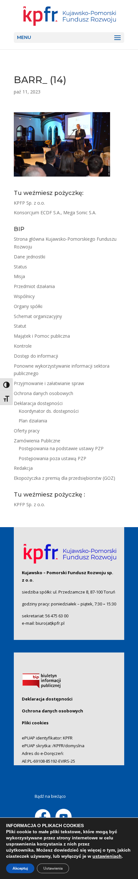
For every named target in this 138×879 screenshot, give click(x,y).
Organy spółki (28, 306)
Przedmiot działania (34, 286)
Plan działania (33, 421)
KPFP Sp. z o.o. (29, 203)
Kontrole (23, 346)
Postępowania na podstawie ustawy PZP (61, 448)
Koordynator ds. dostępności (49, 411)
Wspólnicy (24, 296)
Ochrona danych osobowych (43, 393)
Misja (19, 276)
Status (20, 267)
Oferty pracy (26, 431)
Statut (20, 326)
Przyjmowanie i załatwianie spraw (49, 383)
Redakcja (23, 468)
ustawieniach (107, 856)
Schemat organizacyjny (38, 316)
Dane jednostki (29, 257)
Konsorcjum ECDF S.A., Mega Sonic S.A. (55, 212)
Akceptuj (20, 868)
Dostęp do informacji (36, 356)
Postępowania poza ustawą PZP (52, 458)
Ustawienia (53, 868)
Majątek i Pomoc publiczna (42, 336)
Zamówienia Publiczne (37, 441)
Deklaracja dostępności (38, 403)
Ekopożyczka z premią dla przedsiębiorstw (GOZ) (64, 478)
